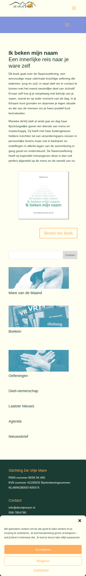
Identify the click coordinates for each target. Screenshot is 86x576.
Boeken (15, 331)
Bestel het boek (58, 233)
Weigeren (43, 561)
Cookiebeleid (41, 570)
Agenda (15, 421)
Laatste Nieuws (21, 406)
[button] (80, 521)
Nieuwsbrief (18, 436)
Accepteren (43, 549)
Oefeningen (18, 376)
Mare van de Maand (25, 293)
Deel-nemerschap (23, 391)
